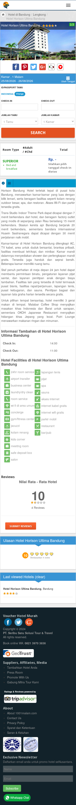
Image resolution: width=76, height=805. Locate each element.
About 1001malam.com (22, 713)
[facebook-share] (16, 67)
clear (40, 576)
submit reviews (21, 526)
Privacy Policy (16, 723)
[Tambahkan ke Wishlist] (60, 67)
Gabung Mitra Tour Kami (23, 682)
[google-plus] (29, 625)
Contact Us (14, 718)
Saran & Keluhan (18, 733)
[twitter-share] (34, 67)
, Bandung (28, 589)
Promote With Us (18, 677)
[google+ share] (43, 67)
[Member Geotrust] (18, 652)
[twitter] (18, 625)
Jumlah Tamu (9, 115)
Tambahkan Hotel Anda (22, 667)
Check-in (6, 100)
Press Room (15, 672)
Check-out (48, 100)
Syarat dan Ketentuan (21, 728)
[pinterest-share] (25, 67)
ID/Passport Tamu (12, 87)
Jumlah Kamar (50, 115)
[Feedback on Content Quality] (51, 67)
